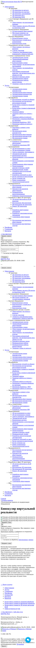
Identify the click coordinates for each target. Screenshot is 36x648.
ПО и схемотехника (15, 140)
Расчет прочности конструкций (22, 176)
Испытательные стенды (20, 38)
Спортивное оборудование (21, 217)
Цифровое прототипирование (22, 196)
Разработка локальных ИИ (21, 145)
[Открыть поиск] (1, 264)
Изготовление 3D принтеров (21, 203)
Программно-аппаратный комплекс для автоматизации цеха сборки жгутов (23, 73)
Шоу (9, 218)
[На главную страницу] (11, 1)
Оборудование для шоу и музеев (19, 45)
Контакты (8, 231)
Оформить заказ (6, 522)
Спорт (10, 208)
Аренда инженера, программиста (23, 152)
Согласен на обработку (18, 540)
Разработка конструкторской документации (21, 172)
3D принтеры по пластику (21, 12)
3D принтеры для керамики (21, 13)
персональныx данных (26, 540)
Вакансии (8, 598)
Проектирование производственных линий (20, 167)
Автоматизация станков (20, 96)
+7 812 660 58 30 (6, 234)
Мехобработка (13, 98)
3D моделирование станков (21, 150)
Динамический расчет (19, 154)
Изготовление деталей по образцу (23, 99)
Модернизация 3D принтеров (22, 204)
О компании (9, 229)
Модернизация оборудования (21, 134)
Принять (4, 646)
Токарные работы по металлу (21, 117)
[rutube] (3, 630)
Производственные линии (21, 77)
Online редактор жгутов (12, 608)
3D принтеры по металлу (20, 10)
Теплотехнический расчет (20, 182)
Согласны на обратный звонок (13, 253)
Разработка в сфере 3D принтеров (19, 197)
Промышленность (14, 183)
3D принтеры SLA (18, 15)
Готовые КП (9, 595)
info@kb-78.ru (5, 259)
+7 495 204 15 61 (17, 612)
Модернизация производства (21, 136)
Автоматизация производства (22, 94)
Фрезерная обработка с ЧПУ (21, 122)
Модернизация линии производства (19, 132)
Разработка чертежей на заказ (22, 175)
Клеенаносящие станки (20, 63)
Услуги (7, 85)
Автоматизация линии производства (19, 90)
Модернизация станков (19, 138)
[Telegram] (24, 629)
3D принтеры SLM (18, 17)
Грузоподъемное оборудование (18, 29)
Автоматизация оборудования (22, 92)
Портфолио (8, 227)
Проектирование (13, 147)
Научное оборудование (16, 36)
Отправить (5, 257)
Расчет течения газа (18, 178)
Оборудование (9, 6)
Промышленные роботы (20, 78)
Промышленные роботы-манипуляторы (20, 81)
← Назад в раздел (6, 584)
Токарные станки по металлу (21, 84)
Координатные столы (19, 43)
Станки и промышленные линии (19, 56)
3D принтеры (12, 8)
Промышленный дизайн (20, 169)
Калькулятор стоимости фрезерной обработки (20, 603)
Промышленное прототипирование (18, 193)
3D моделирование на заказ (21, 148)
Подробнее (20, 644)
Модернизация (13, 126)
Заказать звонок (6, 236)
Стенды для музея (18, 50)
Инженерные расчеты (19, 155)
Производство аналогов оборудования (20, 189)
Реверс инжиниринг (19, 180)
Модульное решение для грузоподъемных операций (21, 34)
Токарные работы (18, 112)
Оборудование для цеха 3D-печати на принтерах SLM (23, 27)
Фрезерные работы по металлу (22, 124)
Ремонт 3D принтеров (19, 206)
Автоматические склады (20, 57)
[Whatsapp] (8, 629)
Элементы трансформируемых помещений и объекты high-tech (22, 53)
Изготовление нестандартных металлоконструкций (22, 102)
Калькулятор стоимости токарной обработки (19, 601)
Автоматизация (13, 87)
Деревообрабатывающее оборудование (20, 60)
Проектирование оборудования (22, 164)
